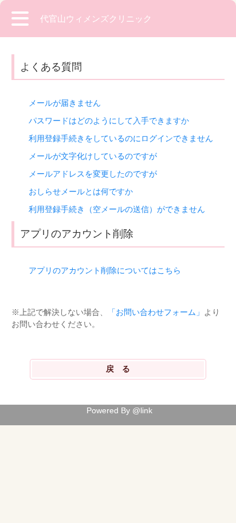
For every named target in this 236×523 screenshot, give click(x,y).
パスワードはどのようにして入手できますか (109, 120)
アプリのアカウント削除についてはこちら (105, 270)
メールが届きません (65, 102)
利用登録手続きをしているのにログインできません (121, 138)
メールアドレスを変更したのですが (93, 173)
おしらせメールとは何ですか (81, 191)
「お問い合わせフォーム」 (156, 312)
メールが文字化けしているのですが (93, 156)
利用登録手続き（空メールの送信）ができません (117, 209)
